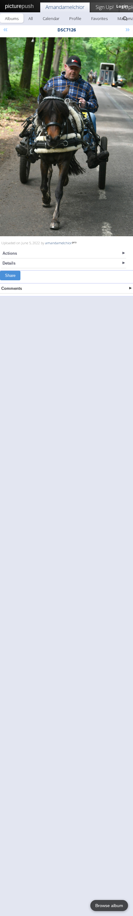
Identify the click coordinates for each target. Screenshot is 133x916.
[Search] (125, 18)
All (30, 18)
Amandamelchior (64, 6)
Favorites (99, 18)
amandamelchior (58, 243)
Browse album (109, 905)
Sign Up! (105, 6)
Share (10, 275)
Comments (11, 288)
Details (8, 263)
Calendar (51, 18)
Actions (9, 253)
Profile (75, 18)
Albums (12, 18)
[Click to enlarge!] (66, 136)
